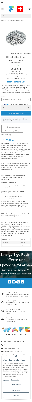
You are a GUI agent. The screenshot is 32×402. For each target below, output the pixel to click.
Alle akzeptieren (16, 384)
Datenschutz (15, 380)
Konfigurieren (16, 390)
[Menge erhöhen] (29, 107)
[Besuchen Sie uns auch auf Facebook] (9, 281)
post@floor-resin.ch (13, 348)
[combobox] (16, 99)
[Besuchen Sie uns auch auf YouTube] (14, 281)
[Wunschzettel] (29, 2)
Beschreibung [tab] (6, 135)
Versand (21, 73)
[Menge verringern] (3, 107)
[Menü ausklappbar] (2, 9)
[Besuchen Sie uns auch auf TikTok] (22, 281)
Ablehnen (16, 395)
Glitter (19, 63)
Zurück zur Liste (5, 20)
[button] (11, 2)
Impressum (6, 380)
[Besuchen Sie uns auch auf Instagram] (18, 281)
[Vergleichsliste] (20, 2)
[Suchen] (28, 16)
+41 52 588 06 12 (10, 345)
